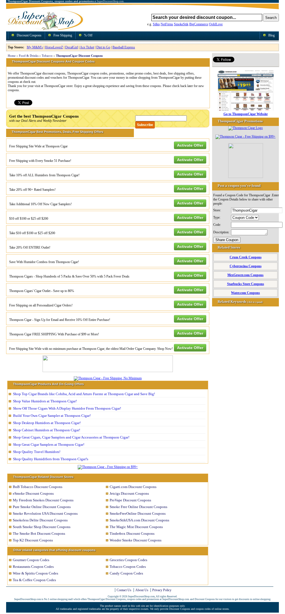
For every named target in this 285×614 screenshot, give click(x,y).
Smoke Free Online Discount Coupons (138, 507)
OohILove (216, 24)
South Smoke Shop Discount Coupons (41, 527)
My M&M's (35, 47)
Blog (271, 35)
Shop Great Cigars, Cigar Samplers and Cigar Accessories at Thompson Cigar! (71, 437)
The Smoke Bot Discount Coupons (39, 533)
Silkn (156, 24)
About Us (141, 590)
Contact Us (124, 590)
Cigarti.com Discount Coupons (133, 487)
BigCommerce (198, 24)
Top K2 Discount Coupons (33, 540)
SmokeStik (181, 24)
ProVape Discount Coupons (130, 500)
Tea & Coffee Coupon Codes (34, 580)
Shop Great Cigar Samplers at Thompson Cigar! (48, 444)
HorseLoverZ (54, 47)
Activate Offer (190, 145)
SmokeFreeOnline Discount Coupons (138, 513)
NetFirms (167, 24)
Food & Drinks (28, 55)
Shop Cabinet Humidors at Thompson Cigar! (46, 430)
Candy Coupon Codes (126, 573)
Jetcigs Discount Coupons (129, 493)
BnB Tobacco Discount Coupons (37, 487)
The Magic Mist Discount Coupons (136, 527)
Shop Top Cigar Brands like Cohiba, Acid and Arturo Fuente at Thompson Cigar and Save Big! (84, 394)
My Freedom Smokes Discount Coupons (43, 500)
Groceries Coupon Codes (128, 560)
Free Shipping (62, 35)
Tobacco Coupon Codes (128, 567)
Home (12, 55)
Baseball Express (123, 47)
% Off (88, 35)
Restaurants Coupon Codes (33, 567)
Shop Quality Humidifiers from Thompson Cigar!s (50, 459)
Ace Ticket (87, 47)
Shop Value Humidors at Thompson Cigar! (45, 401)
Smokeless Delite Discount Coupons (40, 520)
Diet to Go (103, 47)
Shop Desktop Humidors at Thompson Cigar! (47, 423)
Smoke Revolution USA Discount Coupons (45, 513)
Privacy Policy (161, 590)
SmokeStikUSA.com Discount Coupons (139, 520)
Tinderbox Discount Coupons (132, 533)
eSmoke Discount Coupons (33, 493)
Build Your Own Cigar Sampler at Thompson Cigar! (52, 416)
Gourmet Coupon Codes (31, 560)
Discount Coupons (29, 35)
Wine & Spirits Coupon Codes (35, 573)
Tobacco (47, 55)
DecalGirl (71, 47)
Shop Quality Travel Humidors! (36, 452)
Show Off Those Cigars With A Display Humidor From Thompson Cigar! (67, 408)
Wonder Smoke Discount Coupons (135, 540)
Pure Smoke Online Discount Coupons (42, 507)
